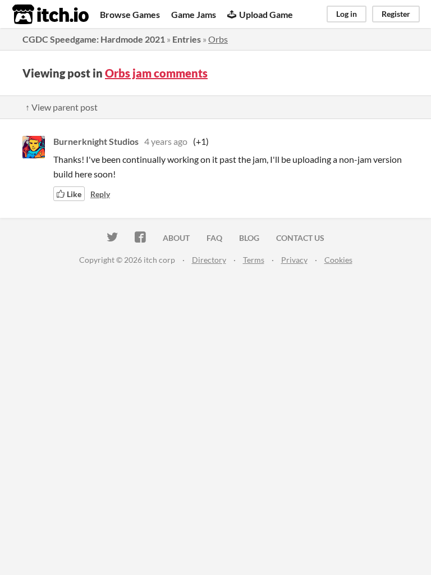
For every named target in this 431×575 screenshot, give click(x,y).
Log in (346, 14)
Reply (100, 194)
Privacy (294, 259)
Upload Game (266, 14)
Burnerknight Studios (96, 141)
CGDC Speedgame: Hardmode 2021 (93, 39)
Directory (209, 259)
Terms (253, 259)
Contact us (300, 238)
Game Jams (193, 14)
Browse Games (130, 14)
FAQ (214, 238)
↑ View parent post (61, 107)
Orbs (218, 39)
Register (396, 14)
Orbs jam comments (156, 73)
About (176, 238)
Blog (249, 238)
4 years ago (165, 141)
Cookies (338, 259)
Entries (186, 39)
